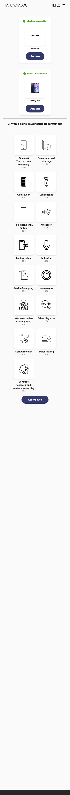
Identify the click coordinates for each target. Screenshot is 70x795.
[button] (63, 5)
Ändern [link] (35, 56)
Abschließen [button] (35, 399)
